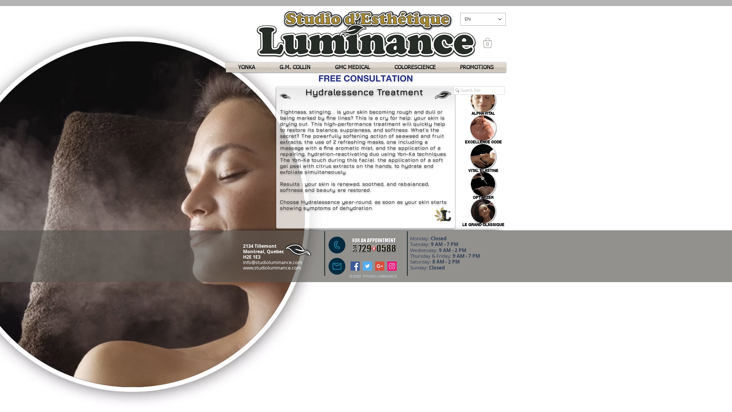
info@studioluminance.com (272, 262)
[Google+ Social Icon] (379, 266)
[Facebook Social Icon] (355, 266)
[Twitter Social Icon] (367, 266)
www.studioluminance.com (272, 268)
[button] (487, 43)
